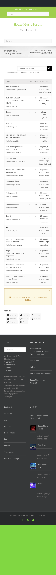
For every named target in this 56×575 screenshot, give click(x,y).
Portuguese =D (11, 193)
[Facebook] (23, 520)
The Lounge (9, 452)
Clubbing (7, 426)
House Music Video (43, 466)
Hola (7, 227)
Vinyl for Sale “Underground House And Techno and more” (40, 351)
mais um (9, 123)
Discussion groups (11, 458)
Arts (5, 420)
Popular (46, 415)
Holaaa (8, 112)
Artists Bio (8, 413)
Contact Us (10, 362)
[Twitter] (33, 520)
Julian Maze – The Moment (37, 381)
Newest (33, 415)
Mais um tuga (11, 158)
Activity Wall (11, 365)
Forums (43, 51)
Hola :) (8, 216)
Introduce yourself (35, 52)
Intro (49, 51)
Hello (32, 367)
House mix (34, 361)
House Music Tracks (43, 427)
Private (7, 445)
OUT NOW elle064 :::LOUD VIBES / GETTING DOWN (15, 100)
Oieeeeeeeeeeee (12, 204)
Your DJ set (42, 445)
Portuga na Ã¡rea (12, 181)
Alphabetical (35, 418)
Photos (40, 484)
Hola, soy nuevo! (12, 86)
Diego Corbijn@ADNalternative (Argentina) (15, 253)
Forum (8, 367)
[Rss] (28, 520)
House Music (9, 433)
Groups (9, 370)
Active (39, 415)
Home (36, 51)
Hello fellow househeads (40, 373)
